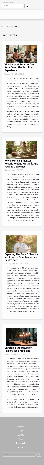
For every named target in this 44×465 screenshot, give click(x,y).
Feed (21, 439)
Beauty (21, 435)
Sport (21, 431)
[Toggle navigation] (6, 14)
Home (3, 26)
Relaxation (21, 427)
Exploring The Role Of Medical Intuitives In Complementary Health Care (21, 257)
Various (21, 447)
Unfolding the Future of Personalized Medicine (18, 349)
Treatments (21, 443)
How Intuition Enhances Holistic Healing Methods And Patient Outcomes (21, 163)
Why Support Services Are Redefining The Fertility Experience (19, 67)
